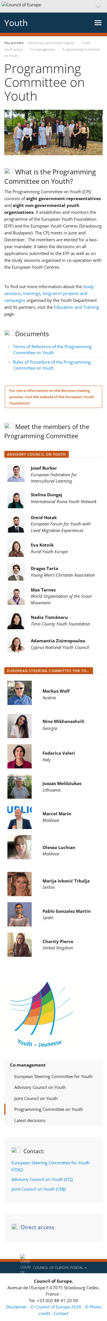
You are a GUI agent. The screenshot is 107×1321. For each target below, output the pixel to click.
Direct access (37, 1227)
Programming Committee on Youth (48, 1109)
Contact (61, 1313)
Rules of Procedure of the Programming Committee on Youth (52, 365)
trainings (31, 293)
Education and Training (76, 307)
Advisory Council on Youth (40, 1087)
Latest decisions (29, 1120)
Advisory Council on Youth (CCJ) (42, 1179)
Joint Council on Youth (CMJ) (38, 1189)
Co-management (28, 1065)
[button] (53, 6)
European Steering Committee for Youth (53, 1076)
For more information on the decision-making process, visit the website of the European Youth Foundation (51, 397)
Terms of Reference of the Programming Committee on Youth (52, 349)
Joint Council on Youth (36, 1098)
